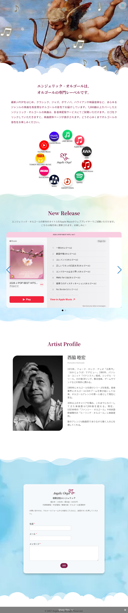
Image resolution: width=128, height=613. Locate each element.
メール (33, 534)
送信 (64, 565)
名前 (32, 524)
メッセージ (35, 544)
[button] (120, 269)
